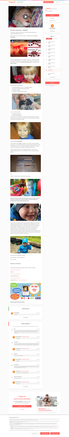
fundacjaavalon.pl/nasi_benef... (15, 269)
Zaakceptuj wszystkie (55, 433)
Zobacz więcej (25, 317)
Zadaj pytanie (52, 31)
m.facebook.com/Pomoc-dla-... (15, 273)
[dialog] (34, 426)
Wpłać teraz (52, 15)
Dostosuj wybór (34, 433)
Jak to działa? (22, 409)
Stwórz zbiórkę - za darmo (48, 2)
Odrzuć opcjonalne (45, 433)
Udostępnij (52, 18)
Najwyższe (55, 38)
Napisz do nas (52, 86)
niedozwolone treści (56, 85)
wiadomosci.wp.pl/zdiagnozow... (21, 280)
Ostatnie (49, 38)
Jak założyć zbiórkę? (20, 2)
